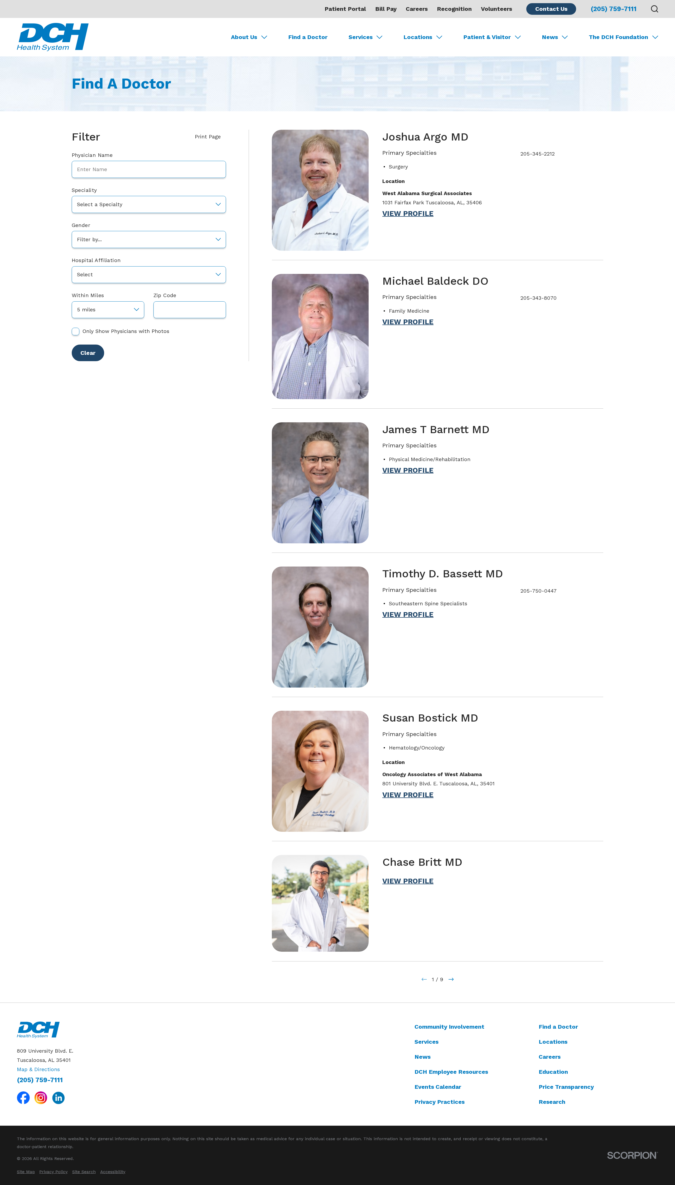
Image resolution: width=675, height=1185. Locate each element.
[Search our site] (654, 8)
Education (553, 1071)
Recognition (454, 9)
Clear (87, 353)
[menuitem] (26, 1172)
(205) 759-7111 (614, 9)
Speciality (84, 190)
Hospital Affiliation (96, 260)
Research (552, 1102)
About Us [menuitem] (244, 37)
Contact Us (551, 9)
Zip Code (164, 295)
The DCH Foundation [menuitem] (618, 37)
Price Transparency (566, 1087)
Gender (81, 225)
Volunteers (496, 9)
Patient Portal (345, 9)
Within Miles (88, 295)
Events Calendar (437, 1087)
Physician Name (92, 155)
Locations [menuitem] (417, 37)
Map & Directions (38, 1069)
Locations (553, 1041)
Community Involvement (449, 1026)
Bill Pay (386, 9)
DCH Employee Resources (451, 1071)
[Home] (53, 37)
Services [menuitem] (361, 37)
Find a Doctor (558, 1026)
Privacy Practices (439, 1102)
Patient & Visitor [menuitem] (487, 37)
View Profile (407, 214)
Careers (417, 9)
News (422, 1056)
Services (426, 1041)
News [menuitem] (550, 37)
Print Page (208, 137)
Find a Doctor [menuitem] (307, 37)
